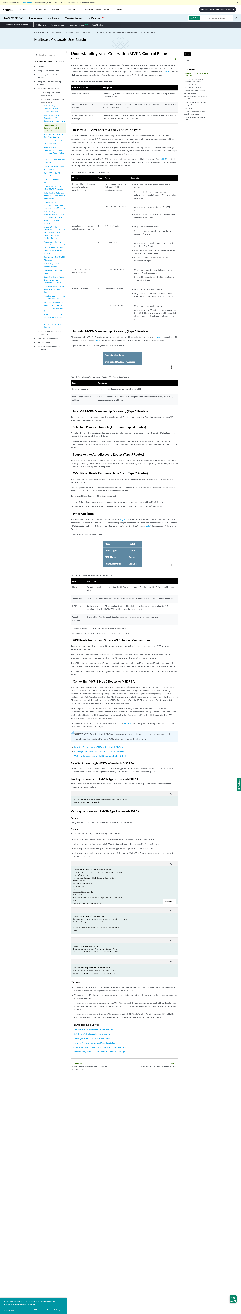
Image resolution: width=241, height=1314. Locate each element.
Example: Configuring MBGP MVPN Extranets (53, 187)
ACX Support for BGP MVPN (52, 180)
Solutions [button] (23, 10)
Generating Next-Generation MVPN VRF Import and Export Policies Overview (54, 151)
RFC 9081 (128, 723)
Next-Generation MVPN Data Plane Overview (53, 135)
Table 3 (99, 340)
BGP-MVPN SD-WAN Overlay (52, 325)
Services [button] (55, 10)
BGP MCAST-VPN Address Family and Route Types (196, 74)
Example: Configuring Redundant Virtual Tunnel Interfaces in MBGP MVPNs (55, 205)
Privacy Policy (9, 1310)
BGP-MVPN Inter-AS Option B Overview (52, 174)
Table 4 (148, 526)
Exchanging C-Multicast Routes (53, 271)
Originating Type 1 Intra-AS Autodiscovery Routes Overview (54, 289)
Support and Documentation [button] (96, 10)
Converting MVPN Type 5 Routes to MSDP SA (195, 118)
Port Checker (97, 25)
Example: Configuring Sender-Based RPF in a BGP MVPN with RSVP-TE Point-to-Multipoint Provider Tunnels (54, 232)
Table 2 (163, 159)
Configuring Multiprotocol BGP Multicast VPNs (54, 167)
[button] (233, 1299)
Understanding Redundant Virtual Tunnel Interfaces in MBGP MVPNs (54, 196)
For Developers (96, 18)
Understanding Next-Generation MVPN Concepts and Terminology (54, 118)
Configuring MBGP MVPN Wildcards (54, 258)
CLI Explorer (41, 25)
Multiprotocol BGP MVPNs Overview (55, 161)
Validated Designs (73, 18)
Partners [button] (71, 10)
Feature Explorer (58, 25)
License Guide (35, 18)
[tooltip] (187, 54)
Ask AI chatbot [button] (28, 3)
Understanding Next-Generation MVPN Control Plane (52, 128)
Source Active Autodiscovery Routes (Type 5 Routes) (196, 98)
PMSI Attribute (189, 108)
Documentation (13, 17)
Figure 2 (123, 519)
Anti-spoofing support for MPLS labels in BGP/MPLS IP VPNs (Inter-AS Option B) (54, 306)
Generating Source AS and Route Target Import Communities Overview (54, 280)
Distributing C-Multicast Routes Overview (53, 265)
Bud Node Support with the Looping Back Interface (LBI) (54, 318)
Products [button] (39, 10)
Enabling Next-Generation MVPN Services (54, 142)
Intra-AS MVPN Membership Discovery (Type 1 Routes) (193, 80)
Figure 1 (158, 337)
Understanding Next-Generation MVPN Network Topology (52, 108)
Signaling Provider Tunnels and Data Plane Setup (54, 297)
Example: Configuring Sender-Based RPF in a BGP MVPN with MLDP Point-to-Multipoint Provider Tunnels (54, 247)
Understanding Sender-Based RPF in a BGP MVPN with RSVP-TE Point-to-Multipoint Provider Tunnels (54, 217)
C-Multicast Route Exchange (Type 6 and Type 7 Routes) (195, 103)
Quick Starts (53, 18)
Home (36, 32)
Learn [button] (119, 10)
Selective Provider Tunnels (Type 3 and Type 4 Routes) (195, 92)
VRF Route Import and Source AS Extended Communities (195, 113)
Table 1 (167, 71)
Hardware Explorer (77, 25)
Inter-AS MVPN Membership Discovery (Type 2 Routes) (193, 86)
